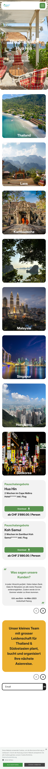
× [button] (46, 749)
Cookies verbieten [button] (34, 765)
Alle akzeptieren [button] (13, 765)
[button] (24, 760)
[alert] (24, 758)
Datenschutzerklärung (9, 757)
